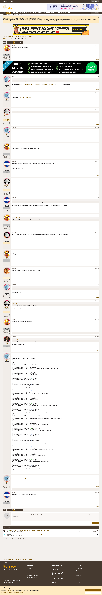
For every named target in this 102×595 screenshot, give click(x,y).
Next (20, 42)
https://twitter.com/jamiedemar (25, 97)
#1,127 (97, 161)
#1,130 (97, 215)
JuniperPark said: (16, 217)
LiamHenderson (93, 535)
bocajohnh (5, 40)
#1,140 (97, 492)
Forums (8, 12)
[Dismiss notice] (98, 17)
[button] (90, 1)
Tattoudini (8, 531)
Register (76, 20)
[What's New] (92, 13)
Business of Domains (6, 14)
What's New (40, 12)
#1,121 (97, 45)
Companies (14, 14)
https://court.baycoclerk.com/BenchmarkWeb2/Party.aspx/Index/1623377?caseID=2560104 (36, 84)
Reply (98, 59)
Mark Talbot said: (16, 200)
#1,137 (97, 336)
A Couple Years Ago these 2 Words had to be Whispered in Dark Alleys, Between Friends (29, 530)
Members (60, 12)
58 (16, 42)
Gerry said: (14, 79)
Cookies (5, 562)
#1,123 (97, 92)
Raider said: (15, 303)
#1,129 (97, 197)
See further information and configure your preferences (12, 592)
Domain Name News (19, 535)
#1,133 (97, 268)
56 (12, 42)
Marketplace (24, 12)
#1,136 (97, 319)
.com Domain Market (18, 531)
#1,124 (97, 109)
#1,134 (97, 284)
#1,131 (97, 232)
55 (10, 42)
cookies (9, 590)
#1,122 (97, 76)
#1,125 (97, 127)
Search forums (20, 14)
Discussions (15, 12)
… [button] (8, 42)
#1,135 (97, 300)
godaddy (8, 535)
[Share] (95, 45)
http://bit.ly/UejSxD (27, 478)
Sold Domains (33, 12)
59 (17, 42)
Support (68, 12)
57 (14, 42)
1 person (15, 333)
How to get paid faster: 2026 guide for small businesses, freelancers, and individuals (29, 534)
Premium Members (50, 12)
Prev (5, 42)
